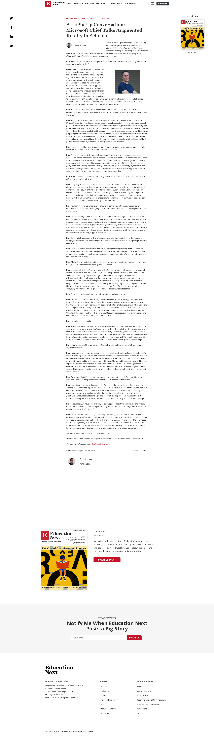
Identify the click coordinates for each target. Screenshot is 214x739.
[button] (148, 4)
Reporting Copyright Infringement (151, 700)
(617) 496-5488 (57, 695)
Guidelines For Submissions (148, 704)
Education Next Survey (109, 700)
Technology (104, 18)
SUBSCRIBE (162, 3)
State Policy (88, 18)
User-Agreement (144, 691)
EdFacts (103, 695)
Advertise (140, 686)
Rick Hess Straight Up (100, 444)
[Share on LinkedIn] (11, 36)
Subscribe (134, 638)
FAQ (138, 713)
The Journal (104, 691)
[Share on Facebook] (11, 27)
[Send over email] (11, 45)
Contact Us (104, 713)
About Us (103, 686)
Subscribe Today (107, 560)
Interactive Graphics (108, 709)
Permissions (142, 709)
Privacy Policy (142, 695)
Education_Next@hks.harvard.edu (64, 698)
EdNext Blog (72, 18)
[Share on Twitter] (11, 18)
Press (102, 704)
